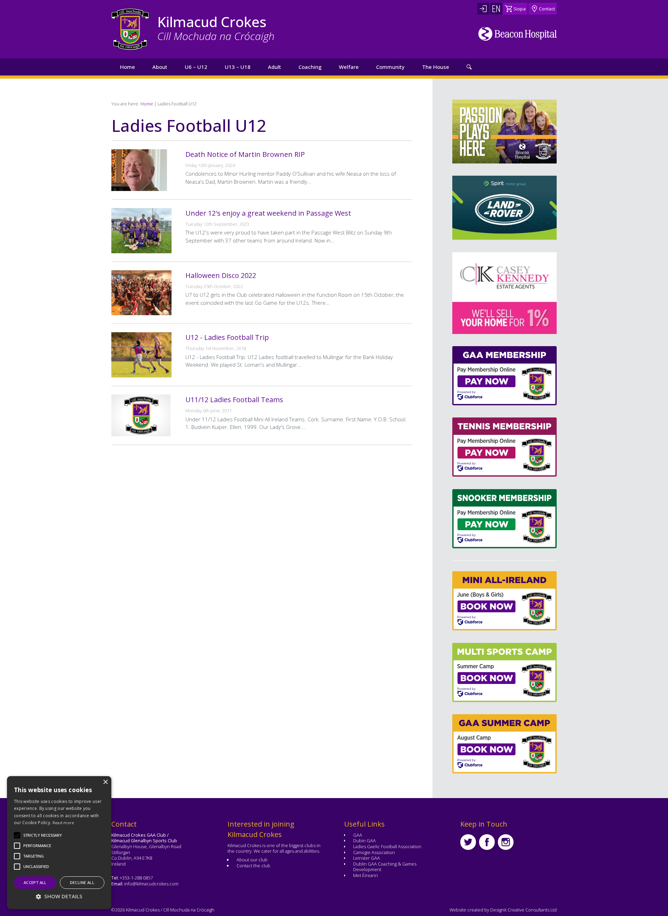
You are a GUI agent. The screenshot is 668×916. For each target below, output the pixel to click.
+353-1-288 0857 (136, 878)
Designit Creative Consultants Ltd (523, 910)
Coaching (310, 66)
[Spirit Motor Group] (504, 208)
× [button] (105, 782)
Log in (483, 9)
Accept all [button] (35, 882)
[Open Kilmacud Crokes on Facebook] (487, 842)
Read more (63, 822)
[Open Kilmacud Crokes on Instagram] (506, 842)
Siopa (520, 9)
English (496, 9)
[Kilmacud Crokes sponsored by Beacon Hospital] (517, 34)
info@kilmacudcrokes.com (151, 884)
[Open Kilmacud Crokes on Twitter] (468, 842)
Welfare (349, 66)
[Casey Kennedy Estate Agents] (476, 293)
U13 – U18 (237, 66)
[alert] (59, 842)
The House (435, 66)
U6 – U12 (196, 66)
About (159, 66)
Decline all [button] (82, 882)
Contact (547, 9)
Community (390, 66)
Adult (274, 66)
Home (127, 66)
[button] (42, 835)
